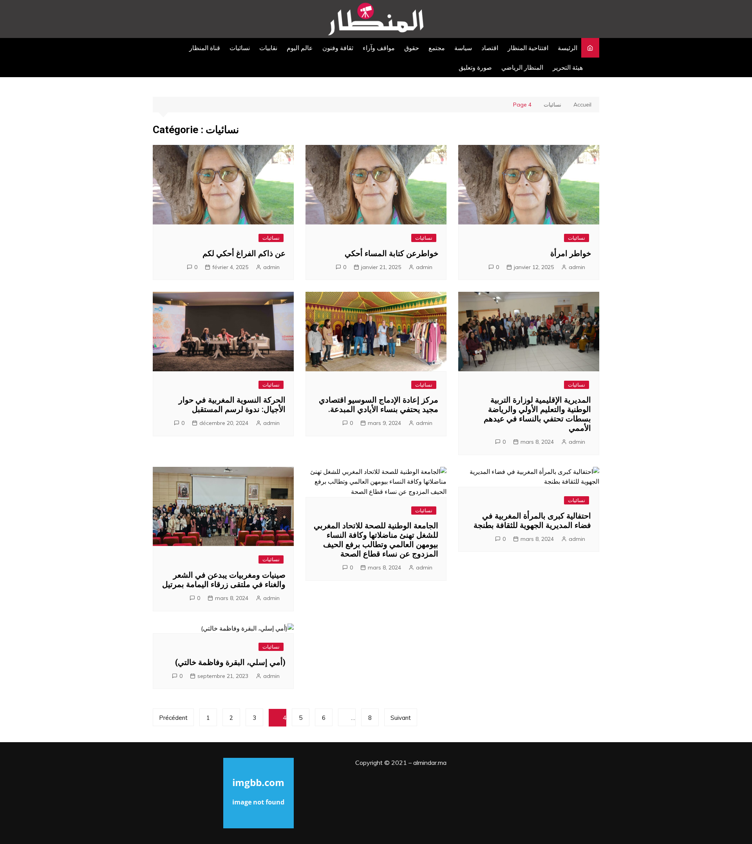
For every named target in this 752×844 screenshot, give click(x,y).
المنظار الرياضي (522, 67)
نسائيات (240, 48)
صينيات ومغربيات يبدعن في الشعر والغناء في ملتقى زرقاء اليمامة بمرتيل (224, 579)
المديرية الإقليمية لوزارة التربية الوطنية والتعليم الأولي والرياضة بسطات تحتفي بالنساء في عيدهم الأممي (537, 414)
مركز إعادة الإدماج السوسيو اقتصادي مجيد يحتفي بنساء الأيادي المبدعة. (378, 404)
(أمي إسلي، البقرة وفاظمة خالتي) (230, 662)
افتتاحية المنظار (528, 48)
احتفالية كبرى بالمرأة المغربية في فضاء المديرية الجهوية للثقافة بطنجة (532, 520)
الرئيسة (567, 48)
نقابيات (268, 48)
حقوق (411, 48)
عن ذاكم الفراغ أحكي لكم (244, 253)
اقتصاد (489, 48)
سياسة (463, 48)
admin (271, 267)
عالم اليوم (300, 48)
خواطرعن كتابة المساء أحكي (391, 253)
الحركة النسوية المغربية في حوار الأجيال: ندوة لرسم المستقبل (232, 404)
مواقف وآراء (379, 48)
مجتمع (436, 48)
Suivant (400, 717)
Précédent (173, 717)
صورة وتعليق (475, 67)
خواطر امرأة (570, 253)
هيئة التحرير (568, 67)
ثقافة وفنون (337, 48)
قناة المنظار (204, 48)
